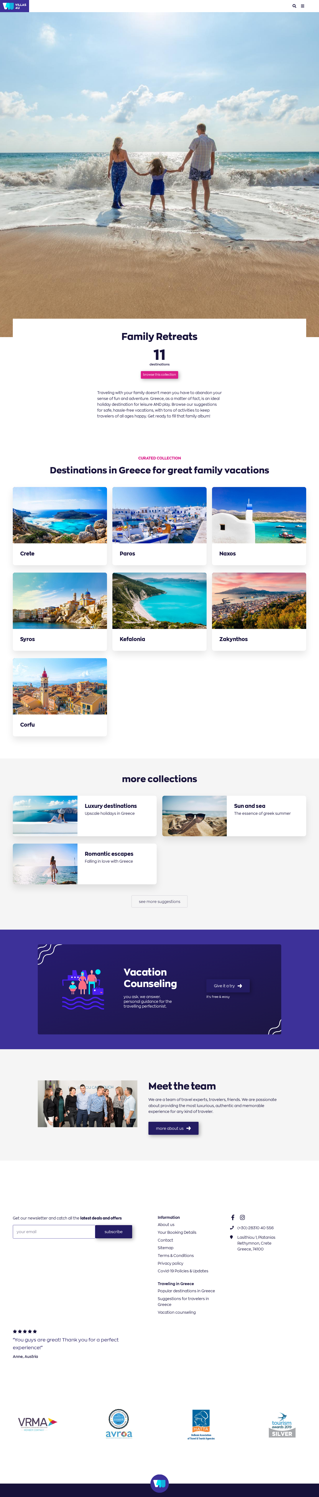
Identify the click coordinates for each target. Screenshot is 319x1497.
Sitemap (165, 1247)
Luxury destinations (111, 806)
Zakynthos (233, 639)
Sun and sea (249, 806)
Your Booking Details (177, 1232)
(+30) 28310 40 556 (255, 1228)
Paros (127, 554)
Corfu (27, 725)
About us (166, 1224)
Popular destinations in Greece (186, 1291)
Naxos (227, 554)
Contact (165, 1240)
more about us (170, 1128)
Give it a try (224, 986)
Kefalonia (132, 639)
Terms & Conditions (176, 1255)
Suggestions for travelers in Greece (183, 1301)
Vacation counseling (177, 1312)
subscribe (114, 1231)
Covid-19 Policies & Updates (183, 1271)
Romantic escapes (109, 854)
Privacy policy (170, 1263)
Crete (27, 554)
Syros (27, 639)
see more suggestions (159, 901)
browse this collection (159, 375)
